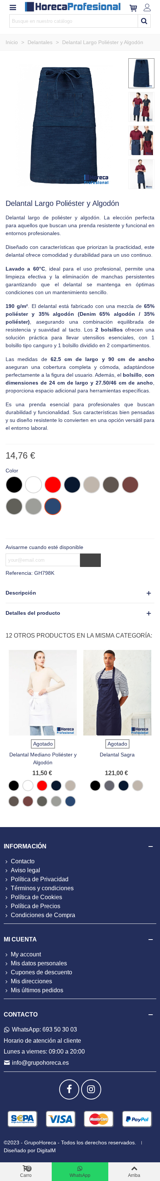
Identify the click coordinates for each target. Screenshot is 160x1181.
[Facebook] (69, 1089)
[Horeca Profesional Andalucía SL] (73, 7)
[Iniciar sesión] (147, 7)
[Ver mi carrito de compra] (133, 7)
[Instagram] (91, 1089)
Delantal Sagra (117, 755)
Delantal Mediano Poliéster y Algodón (43, 758)
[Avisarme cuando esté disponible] (90, 560)
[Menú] (13, 7)
